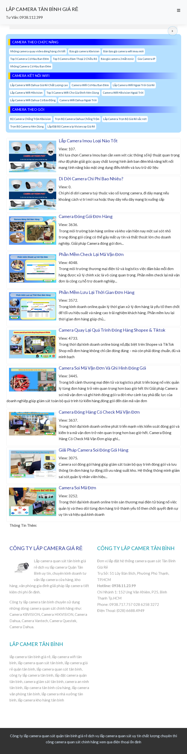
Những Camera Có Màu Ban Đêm (30, 66)
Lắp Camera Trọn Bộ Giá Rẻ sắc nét (125, 118)
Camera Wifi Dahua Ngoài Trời (78, 100)
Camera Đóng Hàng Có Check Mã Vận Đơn (99, 412)
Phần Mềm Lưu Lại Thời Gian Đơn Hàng (96, 292)
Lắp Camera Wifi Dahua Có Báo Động (33, 100)
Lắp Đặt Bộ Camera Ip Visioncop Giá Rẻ (71, 126)
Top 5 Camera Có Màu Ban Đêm (29, 58)
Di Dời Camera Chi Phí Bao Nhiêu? (91, 178)
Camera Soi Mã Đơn (77, 487)
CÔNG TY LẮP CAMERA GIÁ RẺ (46, 548)
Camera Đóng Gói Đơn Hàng (85, 216)
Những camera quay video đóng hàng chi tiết (37, 51)
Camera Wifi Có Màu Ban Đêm (90, 85)
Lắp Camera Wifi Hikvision (26, 92)
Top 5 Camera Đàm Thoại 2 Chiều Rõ (75, 58)
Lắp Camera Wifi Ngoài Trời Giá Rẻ (134, 85)
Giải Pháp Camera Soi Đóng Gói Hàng (93, 450)
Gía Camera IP (146, 58)
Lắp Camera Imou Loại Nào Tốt (88, 140)
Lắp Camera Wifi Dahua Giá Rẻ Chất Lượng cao (39, 85)
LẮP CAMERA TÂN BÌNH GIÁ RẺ (42, 9)
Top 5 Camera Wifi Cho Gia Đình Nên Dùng (73, 92)
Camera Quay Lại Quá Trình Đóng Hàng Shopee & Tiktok (112, 330)
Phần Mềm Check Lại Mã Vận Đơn (91, 254)
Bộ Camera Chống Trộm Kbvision (30, 118)
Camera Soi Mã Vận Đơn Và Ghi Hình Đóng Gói (102, 368)
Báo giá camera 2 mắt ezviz (117, 58)
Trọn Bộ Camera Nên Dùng (27, 126)
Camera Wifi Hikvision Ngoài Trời (123, 92)
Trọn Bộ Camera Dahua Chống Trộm (77, 118)
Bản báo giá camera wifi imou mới (123, 51)
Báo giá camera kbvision (84, 51)
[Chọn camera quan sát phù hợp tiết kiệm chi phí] (173, 31)
